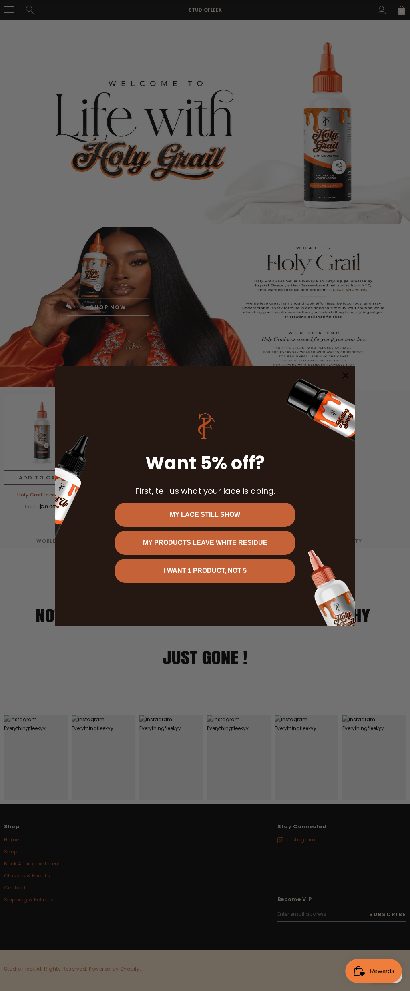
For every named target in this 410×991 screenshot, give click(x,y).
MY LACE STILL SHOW (205, 514)
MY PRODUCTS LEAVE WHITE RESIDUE (205, 542)
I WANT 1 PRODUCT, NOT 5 (205, 570)
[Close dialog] (345, 375)
